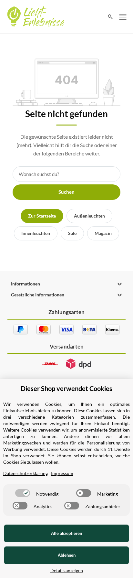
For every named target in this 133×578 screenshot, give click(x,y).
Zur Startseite (42, 216)
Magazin (103, 233)
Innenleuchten (35, 233)
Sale (72, 233)
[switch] (22, 493)
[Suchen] (110, 16)
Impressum (62, 473)
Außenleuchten (89, 216)
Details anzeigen (66, 570)
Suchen (66, 192)
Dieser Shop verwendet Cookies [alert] (66, 388)
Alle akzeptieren (66, 533)
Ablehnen (67, 555)
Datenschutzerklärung (25, 473)
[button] (66, 284)
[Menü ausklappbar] (123, 16)
